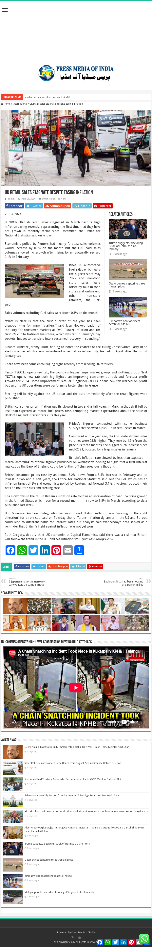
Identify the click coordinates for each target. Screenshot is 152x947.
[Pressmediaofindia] (76, 72)
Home (6, 103)
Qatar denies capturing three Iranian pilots (127, 285)
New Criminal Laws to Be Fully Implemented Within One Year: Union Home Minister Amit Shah (77, 746)
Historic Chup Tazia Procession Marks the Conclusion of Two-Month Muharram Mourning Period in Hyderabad (87, 811)
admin (11, 199)
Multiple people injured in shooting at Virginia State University (59, 892)
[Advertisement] (76, 30)
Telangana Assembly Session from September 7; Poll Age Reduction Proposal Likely (72, 795)
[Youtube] (79, 937)
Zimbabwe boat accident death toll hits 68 (47, 96)
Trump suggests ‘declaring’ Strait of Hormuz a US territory (126, 246)
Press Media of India (83, 932)
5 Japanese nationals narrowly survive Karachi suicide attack (27, 581)
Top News (61, 199)
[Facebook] (76, 937)
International (20, 103)
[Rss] (72, 937)
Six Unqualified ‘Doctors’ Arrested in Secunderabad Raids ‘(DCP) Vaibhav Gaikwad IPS (73, 779)
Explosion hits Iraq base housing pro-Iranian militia (123, 581)
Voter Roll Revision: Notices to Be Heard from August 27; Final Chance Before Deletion (73, 763)
